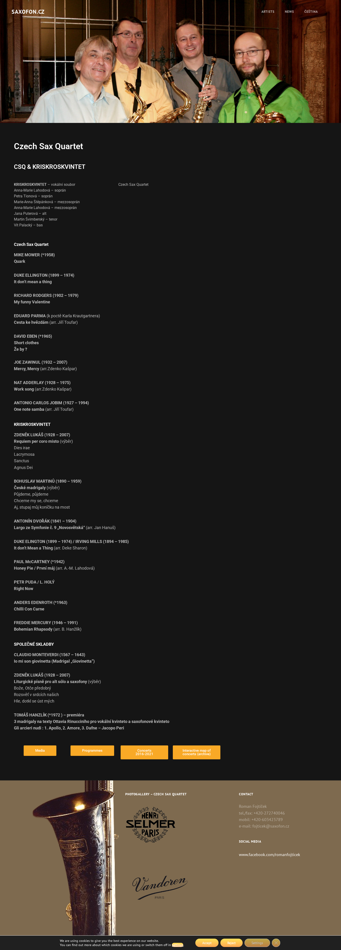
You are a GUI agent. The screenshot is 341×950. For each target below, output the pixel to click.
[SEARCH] (328, 11)
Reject (231, 943)
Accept (207, 943)
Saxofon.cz (28, 11)
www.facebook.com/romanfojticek (269, 854)
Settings (257, 943)
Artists (267, 12)
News (289, 12)
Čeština (311, 12)
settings (177, 945)
